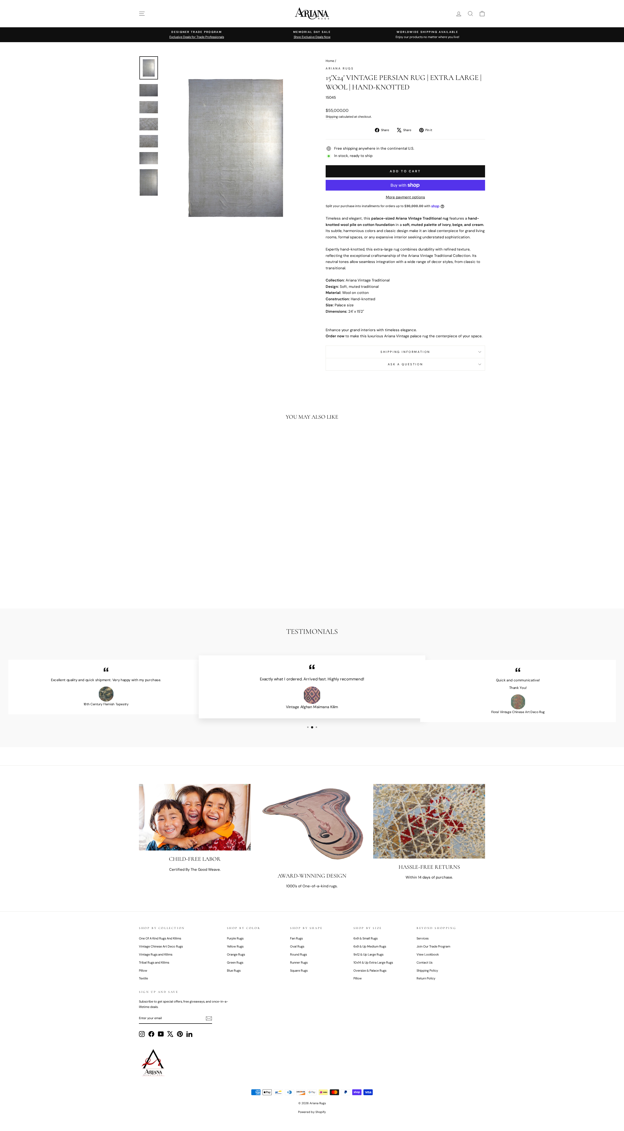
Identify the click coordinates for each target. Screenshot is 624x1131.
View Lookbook (428, 954)
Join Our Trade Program (433, 946)
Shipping (332, 117)
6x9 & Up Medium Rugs (369, 946)
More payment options (405, 197)
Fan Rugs (296, 938)
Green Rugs (235, 962)
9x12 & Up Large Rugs (368, 954)
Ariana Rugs (340, 68)
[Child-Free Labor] (195, 817)
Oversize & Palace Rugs (369, 970)
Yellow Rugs (235, 946)
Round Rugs (298, 954)
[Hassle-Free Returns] (429, 821)
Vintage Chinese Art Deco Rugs (161, 946)
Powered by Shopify (312, 1112)
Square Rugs (299, 970)
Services (423, 938)
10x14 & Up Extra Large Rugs (373, 962)
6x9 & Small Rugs (365, 938)
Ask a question (405, 364)
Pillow (143, 970)
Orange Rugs (236, 954)
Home (330, 61)
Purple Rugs (235, 938)
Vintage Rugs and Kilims (155, 954)
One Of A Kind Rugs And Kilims (160, 938)
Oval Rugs (297, 946)
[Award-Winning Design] (312, 825)
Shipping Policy (427, 970)
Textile (143, 978)
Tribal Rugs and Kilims (154, 962)
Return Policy (426, 978)
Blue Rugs (234, 970)
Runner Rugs (299, 962)
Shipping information (405, 352)
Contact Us (424, 962)
